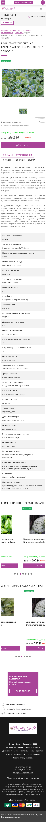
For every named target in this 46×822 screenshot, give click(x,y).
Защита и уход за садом (23, 758)
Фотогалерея (19, 754)
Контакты (24, 751)
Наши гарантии (37, 751)
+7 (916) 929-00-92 (23, 769)
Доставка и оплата (25, 160)
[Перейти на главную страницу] (8, 8)
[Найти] (43, 2)
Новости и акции (32, 747)
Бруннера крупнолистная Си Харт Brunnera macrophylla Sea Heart (22, 540)
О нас (11, 744)
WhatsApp (6, 18)
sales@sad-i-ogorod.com (23, 773)
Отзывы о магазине (14, 747)
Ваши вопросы (33, 754)
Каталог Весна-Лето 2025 (26, 744)
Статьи (9, 754)
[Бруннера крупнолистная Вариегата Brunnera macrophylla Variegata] (23, 83)
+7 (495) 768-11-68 (23, 767)
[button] (15, 574)
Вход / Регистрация (24, 2)
